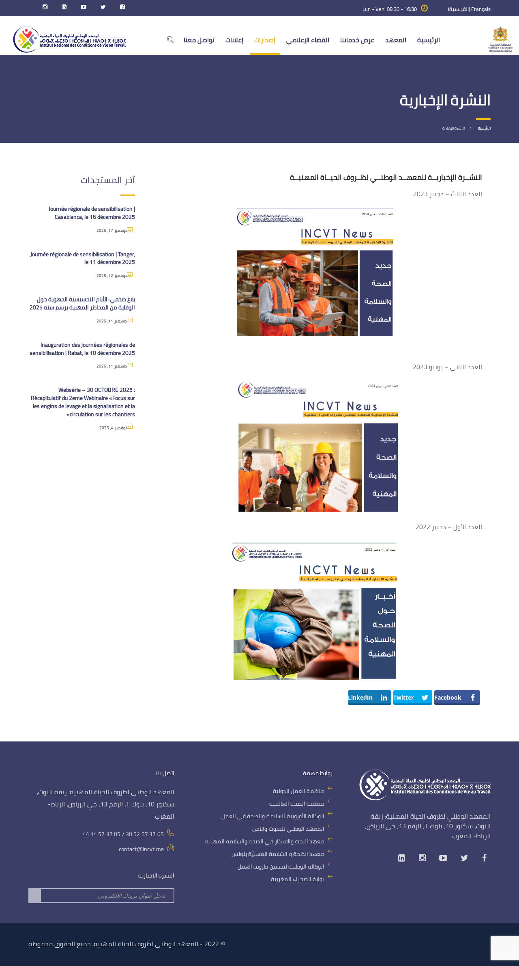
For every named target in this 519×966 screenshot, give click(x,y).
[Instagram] (43, 9)
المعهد (395, 40)
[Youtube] (81, 9)
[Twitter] (101, 9)
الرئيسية (428, 40)
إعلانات (234, 40)
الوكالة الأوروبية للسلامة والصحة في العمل (272, 816)
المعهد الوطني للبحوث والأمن (288, 828)
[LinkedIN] (62, 9)
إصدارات (264, 40)
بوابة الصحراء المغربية (297, 879)
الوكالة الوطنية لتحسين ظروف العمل (281, 866)
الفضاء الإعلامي (307, 40)
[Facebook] (120, 9)
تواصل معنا (199, 40)
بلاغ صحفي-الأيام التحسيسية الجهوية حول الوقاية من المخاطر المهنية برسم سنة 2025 (82, 303)
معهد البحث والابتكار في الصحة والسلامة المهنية (264, 841)
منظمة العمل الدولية (298, 791)
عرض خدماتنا (357, 40)
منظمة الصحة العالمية (296, 803)
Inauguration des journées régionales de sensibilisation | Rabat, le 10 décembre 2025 (82, 348)
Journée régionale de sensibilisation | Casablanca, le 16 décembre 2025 (92, 212)
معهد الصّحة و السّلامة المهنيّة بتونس (278, 854)
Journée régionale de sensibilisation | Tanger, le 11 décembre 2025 (82, 258)
